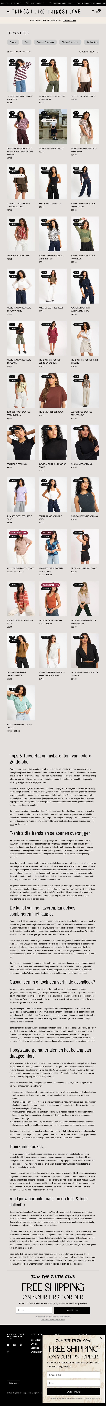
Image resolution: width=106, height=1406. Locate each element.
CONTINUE (73, 1391)
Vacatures (35, 1347)
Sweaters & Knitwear (45, 42)
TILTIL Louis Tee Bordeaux (51, 411)
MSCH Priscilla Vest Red (18, 255)
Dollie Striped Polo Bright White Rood (20, 98)
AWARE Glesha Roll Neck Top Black (52, 466)
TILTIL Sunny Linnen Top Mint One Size (20, 726)
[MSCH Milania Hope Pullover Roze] (21, 598)
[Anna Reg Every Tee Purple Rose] (21, 494)
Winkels (34, 1343)
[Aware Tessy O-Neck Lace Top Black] (21, 338)
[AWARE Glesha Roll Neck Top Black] (53, 442)
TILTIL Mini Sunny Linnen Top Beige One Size (83, 622)
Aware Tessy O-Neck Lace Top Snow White (19, 309)
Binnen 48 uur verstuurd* (63, 3)
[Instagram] (16, 1345)
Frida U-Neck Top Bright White (50, 518)
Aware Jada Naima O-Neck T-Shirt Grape (84, 150)
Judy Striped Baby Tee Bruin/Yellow (81, 413)
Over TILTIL (37, 1334)
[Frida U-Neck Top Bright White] (53, 494)
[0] (97, 11)
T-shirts (13, 42)
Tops (26, 42)
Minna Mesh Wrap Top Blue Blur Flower (51, 570)
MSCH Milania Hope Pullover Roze (20, 622)
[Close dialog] (101, 1338)
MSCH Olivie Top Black (81, 464)
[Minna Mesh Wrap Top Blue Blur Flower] (53, 546)
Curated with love (37, 3)
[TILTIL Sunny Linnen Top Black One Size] (85, 650)
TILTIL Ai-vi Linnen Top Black (84, 568)
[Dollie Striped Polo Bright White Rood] (21, 74)
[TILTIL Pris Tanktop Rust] (53, 598)
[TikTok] (10, 1352)
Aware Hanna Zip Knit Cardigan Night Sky (80, 309)
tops (88, 820)
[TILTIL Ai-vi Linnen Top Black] (85, 546)
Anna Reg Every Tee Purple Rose (19, 518)
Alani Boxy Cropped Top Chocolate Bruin (18, 205)
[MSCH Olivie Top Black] (85, 442)
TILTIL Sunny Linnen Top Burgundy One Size (49, 361)
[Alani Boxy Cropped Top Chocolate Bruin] (21, 181)
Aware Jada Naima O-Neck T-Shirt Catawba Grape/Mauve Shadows (20, 151)
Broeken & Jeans (94, 42)
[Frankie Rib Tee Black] (21, 442)
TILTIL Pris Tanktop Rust (50, 620)
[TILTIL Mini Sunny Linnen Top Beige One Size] (85, 598)
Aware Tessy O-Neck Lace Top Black (19, 361)
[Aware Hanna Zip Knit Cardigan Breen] (21, 650)
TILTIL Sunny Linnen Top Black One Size (84, 674)
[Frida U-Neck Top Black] (53, 181)
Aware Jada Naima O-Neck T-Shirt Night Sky (52, 257)
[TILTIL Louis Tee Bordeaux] (53, 390)
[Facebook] (10, 1345)
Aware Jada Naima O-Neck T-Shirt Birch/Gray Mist (52, 674)
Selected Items (69, 20)
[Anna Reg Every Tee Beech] (53, 286)
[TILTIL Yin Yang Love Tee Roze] (21, 546)
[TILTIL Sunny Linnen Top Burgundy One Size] (53, 338)
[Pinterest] (23, 1345)
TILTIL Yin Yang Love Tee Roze (20, 568)
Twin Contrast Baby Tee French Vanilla (18, 413)
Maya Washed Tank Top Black (84, 516)
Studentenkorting (38, 1351)
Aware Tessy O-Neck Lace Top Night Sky (83, 205)
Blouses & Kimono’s (70, 42)
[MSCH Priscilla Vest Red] (21, 233)
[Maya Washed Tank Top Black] (85, 494)
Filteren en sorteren (21, 52)
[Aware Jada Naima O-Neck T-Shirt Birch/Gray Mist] (53, 650)
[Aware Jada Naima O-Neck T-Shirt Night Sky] (53, 233)
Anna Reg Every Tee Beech (51, 307)
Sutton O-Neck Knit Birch (83, 96)
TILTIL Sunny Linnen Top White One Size (84, 361)
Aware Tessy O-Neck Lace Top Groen (83, 257)
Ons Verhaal (36, 1339)
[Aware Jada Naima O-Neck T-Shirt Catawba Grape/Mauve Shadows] (21, 126)
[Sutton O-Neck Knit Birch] (85, 74)
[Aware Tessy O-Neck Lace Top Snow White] (21, 286)
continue (72, 1310)
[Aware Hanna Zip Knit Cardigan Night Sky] (85, 286)
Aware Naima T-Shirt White (51, 148)
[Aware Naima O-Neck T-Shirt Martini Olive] (53, 74)
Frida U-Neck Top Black (50, 203)
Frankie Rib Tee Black (17, 464)
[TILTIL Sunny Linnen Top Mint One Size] (21, 702)
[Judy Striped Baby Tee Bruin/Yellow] (85, 390)
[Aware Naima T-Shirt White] (53, 126)
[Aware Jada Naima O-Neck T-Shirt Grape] (85, 126)
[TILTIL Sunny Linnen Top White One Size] (85, 338)
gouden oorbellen (24, 1037)
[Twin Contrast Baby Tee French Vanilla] (21, 390)
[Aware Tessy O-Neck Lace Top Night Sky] (85, 181)
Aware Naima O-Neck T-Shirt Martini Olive (52, 98)
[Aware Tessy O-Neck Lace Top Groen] (85, 233)
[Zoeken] (93, 11)
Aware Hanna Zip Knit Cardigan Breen (16, 674)
